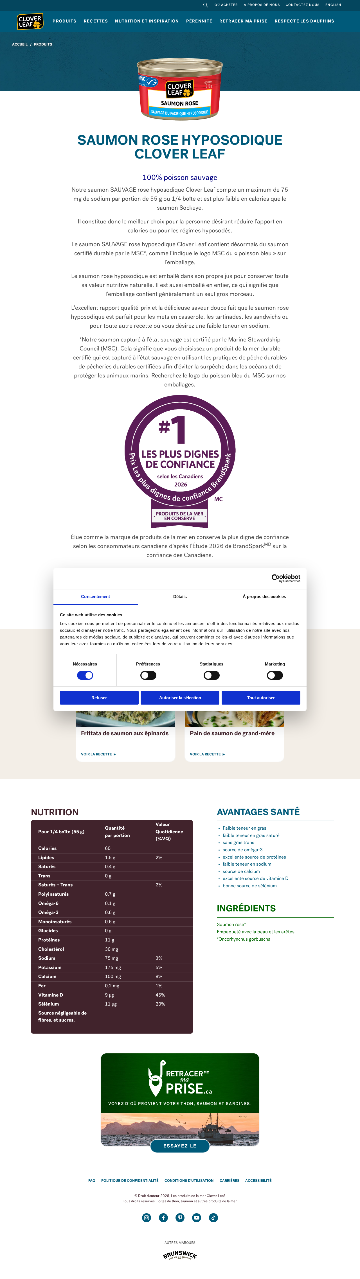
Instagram (146, 1217)
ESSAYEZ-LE (179, 1146)
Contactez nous (302, 5)
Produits (64, 21)
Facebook (163, 1217)
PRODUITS (43, 44)
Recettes (96, 21)
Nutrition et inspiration (147, 21)
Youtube (196, 1217)
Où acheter (226, 5)
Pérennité (199, 21)
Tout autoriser (261, 697)
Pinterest (180, 1217)
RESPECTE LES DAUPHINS (305, 21)
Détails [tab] (180, 596)
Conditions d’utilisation (189, 1181)
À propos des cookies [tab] (264, 596)
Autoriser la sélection (180, 697)
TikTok (213, 1217)
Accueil (20, 44)
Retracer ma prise (243, 21)
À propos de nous (262, 5)
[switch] (148, 675)
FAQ (91, 1181)
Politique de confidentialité (130, 1181)
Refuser (99, 697)
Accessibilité (258, 1181)
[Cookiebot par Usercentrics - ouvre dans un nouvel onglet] (275, 578)
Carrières (229, 1181)
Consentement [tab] (95, 596)
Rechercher (206, 5)
